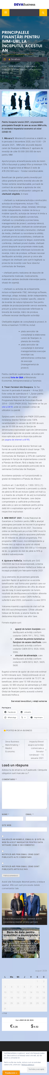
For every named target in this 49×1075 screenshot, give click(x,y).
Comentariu (9, 779)
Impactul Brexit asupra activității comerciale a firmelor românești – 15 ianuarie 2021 (36, 749)
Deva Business (24, 730)
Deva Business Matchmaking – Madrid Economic (12, 746)
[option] (24, 909)
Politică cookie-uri (27, 1065)
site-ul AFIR (7, 407)
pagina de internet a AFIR (17, 440)
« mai (4, 1013)
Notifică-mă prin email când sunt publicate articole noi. (20, 868)
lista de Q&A (17, 377)
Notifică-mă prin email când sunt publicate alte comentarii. (20, 855)
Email (29, 814)
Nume (5, 814)
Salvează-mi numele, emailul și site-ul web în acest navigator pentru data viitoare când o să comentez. (23, 842)
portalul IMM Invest (34, 531)
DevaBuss (15, 59)
